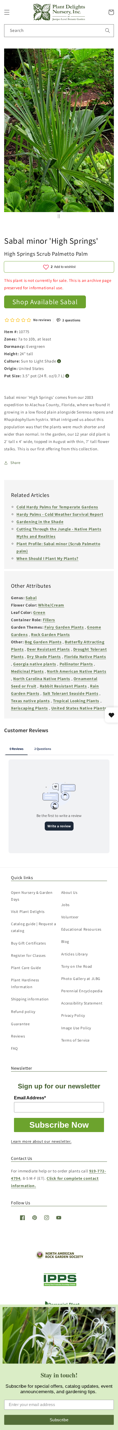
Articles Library (74, 954)
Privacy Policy (73, 1015)
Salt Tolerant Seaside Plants (71, 693)
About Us (69, 892)
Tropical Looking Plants (76, 700)
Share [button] (15, 462)
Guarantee (20, 1023)
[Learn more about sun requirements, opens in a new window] (59, 361)
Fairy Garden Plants (64, 627)
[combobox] (59, 31)
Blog (65, 941)
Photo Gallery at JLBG (81, 978)
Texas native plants (30, 700)
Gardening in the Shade (39, 521)
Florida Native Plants (85, 656)
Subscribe (59, 1419)
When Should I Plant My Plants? (47, 558)
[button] (7, 12)
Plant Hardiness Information (25, 983)
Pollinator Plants (76, 663)
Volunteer (70, 917)
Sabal (31, 597)
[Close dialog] (113, 1309)
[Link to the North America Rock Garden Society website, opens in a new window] (59, 1257)
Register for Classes (28, 955)
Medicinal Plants (27, 671)
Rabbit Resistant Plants (63, 686)
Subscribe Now (59, 1124)
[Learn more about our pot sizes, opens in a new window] (67, 376)
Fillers (49, 619)
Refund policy (23, 1011)
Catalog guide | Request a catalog (33, 927)
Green (39, 612)
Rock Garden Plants (50, 634)
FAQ (14, 1048)
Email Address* (30, 1098)
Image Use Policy (76, 1027)
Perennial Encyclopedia (82, 990)
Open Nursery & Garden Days (32, 896)
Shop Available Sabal (45, 301)
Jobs (65, 904)
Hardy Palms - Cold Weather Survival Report (59, 514)
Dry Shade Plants (44, 656)
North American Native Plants (76, 671)
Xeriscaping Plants (29, 708)
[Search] (108, 31)
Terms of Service (75, 1040)
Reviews (18, 1036)
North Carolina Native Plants (41, 678)
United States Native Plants (78, 708)
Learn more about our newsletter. (41, 1141)
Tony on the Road (76, 966)
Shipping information (30, 999)
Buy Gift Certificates (28, 943)
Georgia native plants (34, 663)
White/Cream (51, 605)
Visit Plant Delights (28, 911)
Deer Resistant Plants (48, 649)
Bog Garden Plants (43, 641)
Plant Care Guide (26, 967)
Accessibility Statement (82, 1003)
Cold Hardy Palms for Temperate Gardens (57, 506)
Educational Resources (81, 929)
